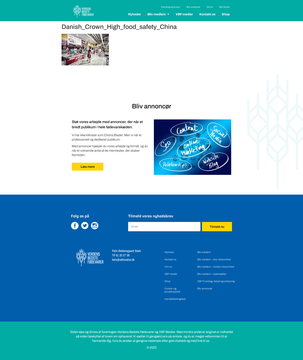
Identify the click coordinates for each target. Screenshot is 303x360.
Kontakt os (207, 14)
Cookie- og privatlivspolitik (172, 290)
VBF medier (184, 14)
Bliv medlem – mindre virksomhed (215, 266)
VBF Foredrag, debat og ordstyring (216, 281)
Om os (210, 7)
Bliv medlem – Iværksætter (211, 274)
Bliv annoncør (193, 7)
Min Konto (224, 7)
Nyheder (134, 14)
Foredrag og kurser (170, 7)
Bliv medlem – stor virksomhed (214, 259)
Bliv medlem (156, 14)
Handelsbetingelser (175, 299)
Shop (226, 14)
